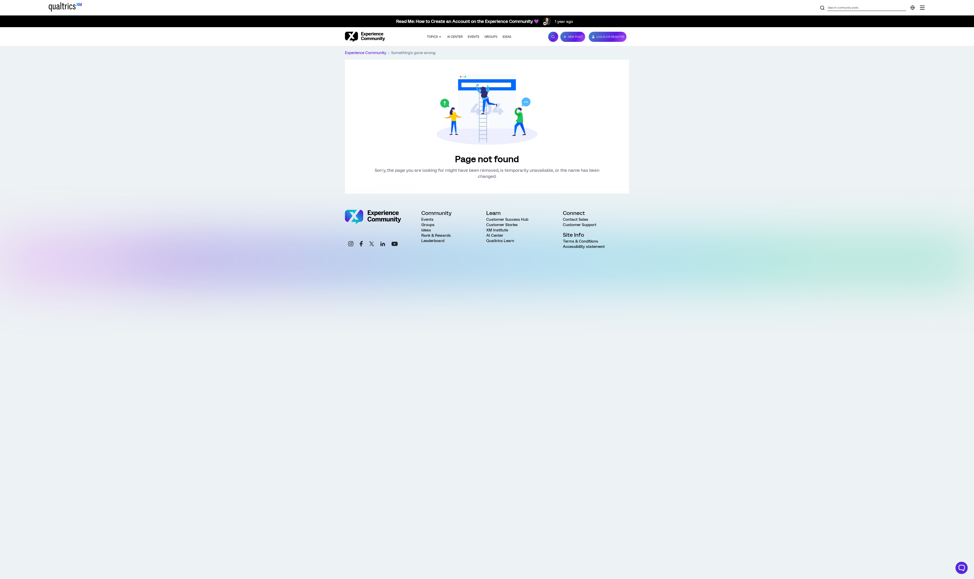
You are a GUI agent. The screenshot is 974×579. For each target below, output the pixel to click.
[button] (572, 37)
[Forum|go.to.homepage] (365, 37)
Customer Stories (502, 225)
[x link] (371, 245)
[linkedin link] (382, 245)
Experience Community (365, 52)
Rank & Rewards (436, 235)
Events (473, 37)
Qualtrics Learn (500, 241)
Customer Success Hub (507, 219)
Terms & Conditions (580, 241)
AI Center (455, 37)
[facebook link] (361, 244)
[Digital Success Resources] (922, 8)
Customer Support (579, 225)
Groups (490, 37)
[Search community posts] (822, 8)
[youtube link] (394, 245)
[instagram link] (350, 244)
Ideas (506, 37)
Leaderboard (432, 241)
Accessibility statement (584, 246)
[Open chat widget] (961, 568)
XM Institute (497, 230)
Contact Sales (575, 219)
